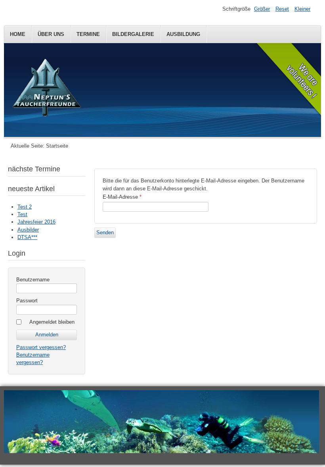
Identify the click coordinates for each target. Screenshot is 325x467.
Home (17, 34)
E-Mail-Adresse (122, 197)
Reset (282, 9)
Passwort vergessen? (41, 347)
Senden (105, 232)
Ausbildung (183, 34)
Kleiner (302, 9)
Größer (262, 9)
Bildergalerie (133, 34)
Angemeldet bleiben (52, 322)
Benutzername (33, 280)
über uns (51, 34)
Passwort (27, 301)
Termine (88, 34)
